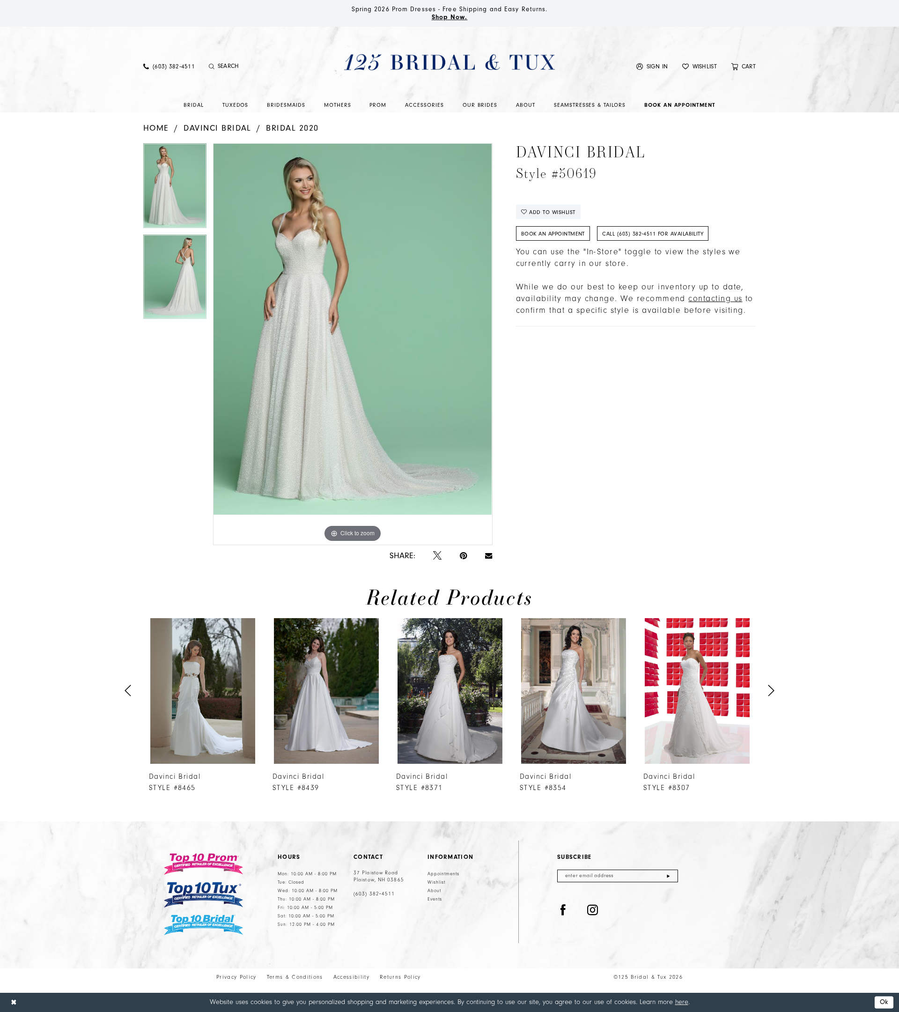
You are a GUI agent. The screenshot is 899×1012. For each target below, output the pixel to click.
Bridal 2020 (292, 128)
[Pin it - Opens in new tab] (463, 556)
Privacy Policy (236, 977)
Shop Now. (450, 17)
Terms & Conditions (295, 977)
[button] (652, 66)
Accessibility (351, 977)
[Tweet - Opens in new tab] (437, 556)
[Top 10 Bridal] (203, 925)
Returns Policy (400, 977)
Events (434, 899)
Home (156, 128)
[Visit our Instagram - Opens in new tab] (593, 910)
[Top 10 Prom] (203, 864)
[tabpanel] (174, 188)
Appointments (443, 874)
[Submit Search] (212, 66)
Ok (884, 1002)
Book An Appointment (553, 233)
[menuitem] (169, 66)
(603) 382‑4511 (374, 894)
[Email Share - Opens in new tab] (489, 556)
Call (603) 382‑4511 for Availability (652, 233)
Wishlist (436, 882)
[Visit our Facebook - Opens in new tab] (563, 910)
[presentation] (202, 691)
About (434, 891)
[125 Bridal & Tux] (449, 61)
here (681, 1002)
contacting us (715, 298)
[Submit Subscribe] (668, 876)
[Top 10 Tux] (203, 895)
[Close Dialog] (14, 1002)
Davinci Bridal (217, 128)
